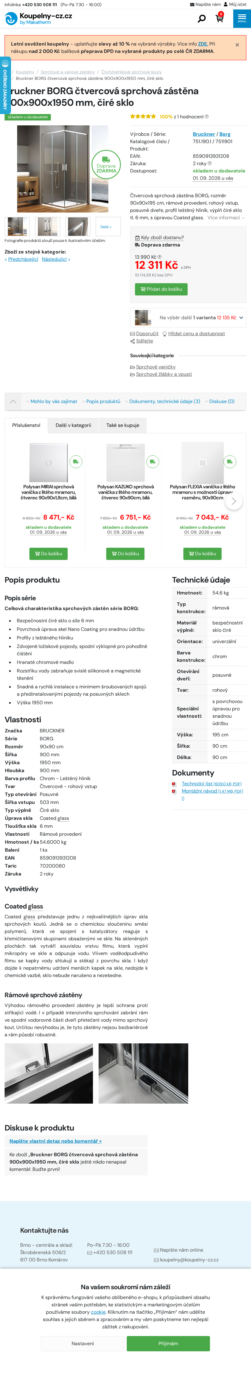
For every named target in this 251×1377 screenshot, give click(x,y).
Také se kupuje (123, 425)
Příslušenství (26, 425)
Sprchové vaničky (156, 367)
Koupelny (25, 72)
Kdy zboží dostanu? (162, 237)
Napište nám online (181, 1250)
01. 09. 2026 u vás (213, 178)
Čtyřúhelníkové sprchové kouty (131, 72)
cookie (98, 1312)
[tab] (26, 425)
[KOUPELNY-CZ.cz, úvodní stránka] (38, 18)
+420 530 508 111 (112, 1252)
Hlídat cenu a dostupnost (196, 333)
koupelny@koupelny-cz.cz (189, 1260)
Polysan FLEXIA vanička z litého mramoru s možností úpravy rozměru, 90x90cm (202, 492)
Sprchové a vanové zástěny (68, 72)
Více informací (224, 217)
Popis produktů (103, 401)
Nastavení (83, 1343)
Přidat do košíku (163, 289)
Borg (225, 134)
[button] (202, 19)
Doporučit (147, 333)
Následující (54, 259)
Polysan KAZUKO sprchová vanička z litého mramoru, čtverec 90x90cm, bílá (125, 492)
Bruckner (204, 134)
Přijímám (168, 1343)
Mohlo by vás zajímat (54, 401)
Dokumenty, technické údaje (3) (164, 401)
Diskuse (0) (221, 401)
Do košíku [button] (51, 553)
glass (63, 818)
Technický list (212, 783)
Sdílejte (144, 341)
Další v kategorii (73, 425)
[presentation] (17, 501)
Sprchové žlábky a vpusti (164, 374)
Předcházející (23, 259)
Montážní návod (212, 791)
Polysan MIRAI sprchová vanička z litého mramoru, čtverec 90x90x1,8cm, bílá (48, 492)
